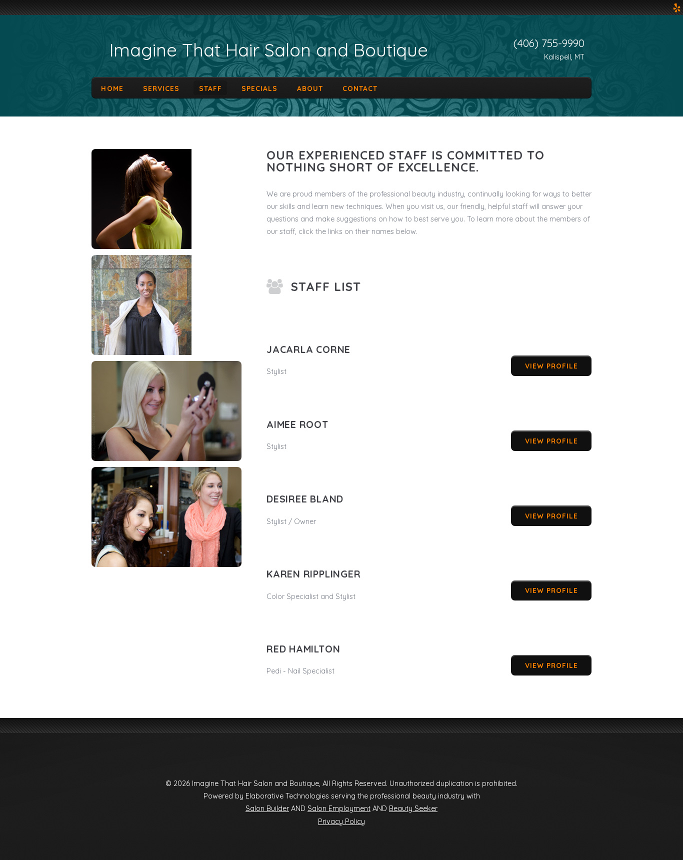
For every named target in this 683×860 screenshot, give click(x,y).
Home (112, 88)
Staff (210, 88)
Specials (260, 88)
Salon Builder (267, 808)
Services (161, 88)
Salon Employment (339, 808)
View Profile (551, 366)
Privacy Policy (341, 821)
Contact (360, 88)
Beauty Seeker (413, 808)
